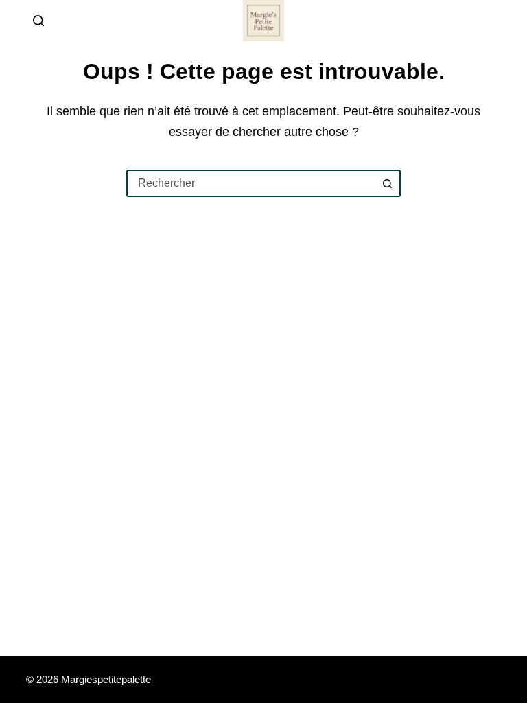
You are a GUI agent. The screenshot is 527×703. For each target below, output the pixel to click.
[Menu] (495, 20)
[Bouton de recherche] (387, 183)
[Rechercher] (38, 20)
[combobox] (251, 183)
